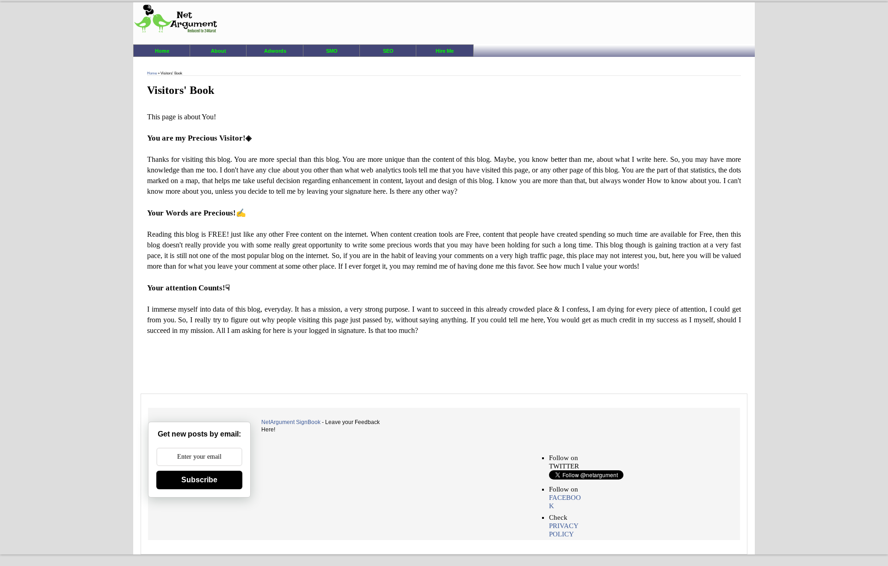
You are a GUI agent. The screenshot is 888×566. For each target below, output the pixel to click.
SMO (332, 51)
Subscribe (199, 480)
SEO (388, 51)
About (218, 51)
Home (162, 51)
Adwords (275, 51)
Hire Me (445, 51)
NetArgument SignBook (291, 422)
